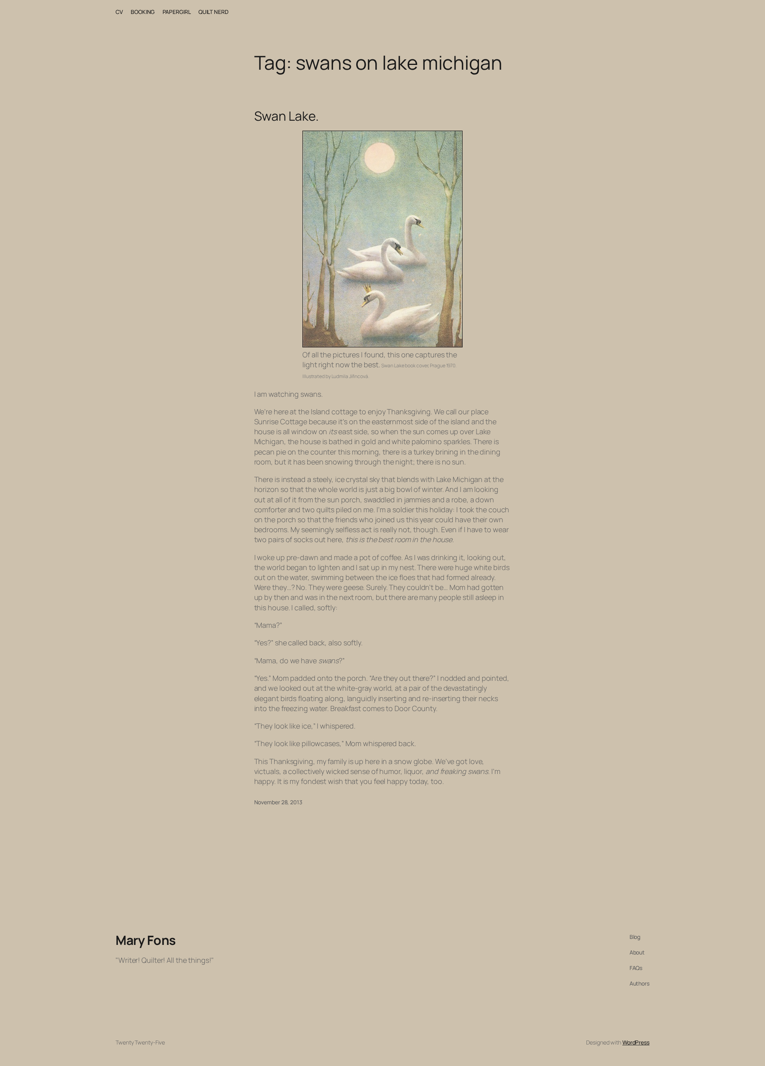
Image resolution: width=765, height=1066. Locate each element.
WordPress (635, 1042)
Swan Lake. (286, 116)
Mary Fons (146, 940)
